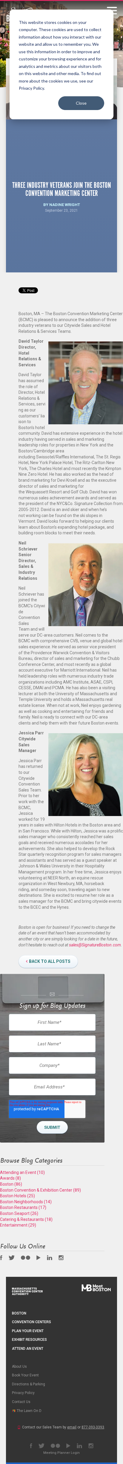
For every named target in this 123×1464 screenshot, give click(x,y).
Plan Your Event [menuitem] (28, 1331)
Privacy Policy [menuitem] (23, 1393)
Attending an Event (22, 1172)
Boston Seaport (19, 1213)
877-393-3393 (93, 1427)
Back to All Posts (49, 961)
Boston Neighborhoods (26, 1201)
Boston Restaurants (23, 1207)
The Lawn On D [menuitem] (29, 1411)
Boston (11, 1184)
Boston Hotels (17, 1195)
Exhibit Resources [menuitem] (29, 1340)
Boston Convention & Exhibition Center (40, 1190)
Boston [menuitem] (19, 1313)
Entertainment (18, 1225)
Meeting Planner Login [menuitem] (61, 1453)
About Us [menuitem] (19, 1366)
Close (81, 103)
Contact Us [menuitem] (21, 1402)
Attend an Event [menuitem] (27, 1348)
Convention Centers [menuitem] (31, 1322)
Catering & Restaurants (26, 1219)
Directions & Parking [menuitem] (28, 1384)
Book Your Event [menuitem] (25, 1375)
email (71, 1427)
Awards (10, 1178)
